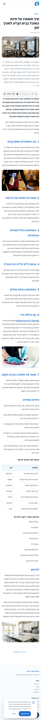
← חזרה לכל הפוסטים (20, 652)
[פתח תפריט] (4, 3)
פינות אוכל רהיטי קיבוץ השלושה (27, 320)
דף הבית (36, 684)
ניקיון (36, 14)
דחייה (14, 714)
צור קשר (36, 689)
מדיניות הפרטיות (16, 709)
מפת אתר (36, 692)
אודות (37, 687)
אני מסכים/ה (25, 714)
